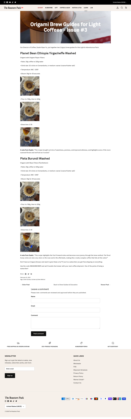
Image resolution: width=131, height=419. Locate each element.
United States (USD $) (119, 2)
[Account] (117, 8)
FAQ (74, 367)
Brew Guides (27, 279)
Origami (63, 47)
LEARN (86, 8)
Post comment (38, 334)
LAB (91, 8)
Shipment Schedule (80, 370)
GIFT (56, 8)
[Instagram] (4, 2)
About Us (76, 360)
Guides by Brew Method (38, 279)
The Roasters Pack (14, 411)
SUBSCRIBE (49, 8)
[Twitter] (15, 2)
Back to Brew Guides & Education (65, 285)
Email (33, 306)
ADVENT (40, 8)
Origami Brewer (35, 262)
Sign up (10, 376)
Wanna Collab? (78, 379)
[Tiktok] (12, 2)
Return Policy (78, 376)
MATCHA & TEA (77, 8)
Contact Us (77, 383)
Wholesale (77, 363)
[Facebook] (7, 2)
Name (33, 296)
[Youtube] (10, 2)
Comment (34, 315)
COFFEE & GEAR (65, 8)
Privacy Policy (78, 373)
